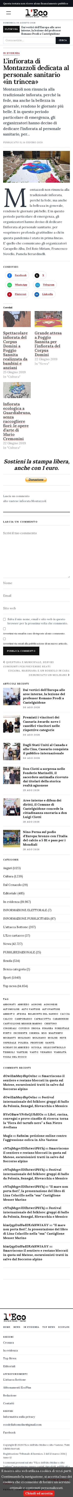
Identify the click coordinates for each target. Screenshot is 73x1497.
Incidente (21, 1033)
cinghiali (10, 1028)
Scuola (7, 961)
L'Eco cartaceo (13, 935)
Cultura (8, 876)
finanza (47, 1028)
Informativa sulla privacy (19, 1416)
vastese (22, 1052)
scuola (36, 1047)
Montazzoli (38, 501)
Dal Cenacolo (12, 885)
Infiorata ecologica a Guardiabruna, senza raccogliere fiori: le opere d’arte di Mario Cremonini (17, 421)
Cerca (63, 40)
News (7, 944)
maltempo (56, 1033)
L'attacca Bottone (15, 927)
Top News (48, 1327)
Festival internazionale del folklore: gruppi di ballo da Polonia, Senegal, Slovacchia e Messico (36, 1101)
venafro (46, 1052)
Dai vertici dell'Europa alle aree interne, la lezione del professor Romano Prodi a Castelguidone (41, 31)
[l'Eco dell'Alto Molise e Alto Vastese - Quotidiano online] (36, 13)
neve (63, 1038)
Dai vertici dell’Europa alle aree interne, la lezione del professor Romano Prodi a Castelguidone (44, 696)
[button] (8, 13)
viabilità (60, 1052)
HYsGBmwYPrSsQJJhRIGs (23, 1114)
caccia (65, 1014)
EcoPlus (63, 1327)
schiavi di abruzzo (16, 1047)
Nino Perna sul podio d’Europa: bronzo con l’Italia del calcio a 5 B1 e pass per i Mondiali (45, 838)
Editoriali (9, 1366)
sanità (50, 1043)
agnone (36, 1004)
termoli (9, 1052)
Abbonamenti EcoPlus (17, 1387)
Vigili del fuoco (15, 1057)
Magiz (7, 1136)
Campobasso (23, 1019)
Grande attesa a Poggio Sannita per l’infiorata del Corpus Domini (48, 343)
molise (53, 1038)
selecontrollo (54, 1047)
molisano (39, 1038)
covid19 (24, 1028)
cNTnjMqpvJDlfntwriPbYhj (24, 1148)
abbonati (9, 1004)
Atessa (21, 1014)
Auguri (7, 868)
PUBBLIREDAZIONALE (19, 952)
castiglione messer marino (22, 1023)
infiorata (25, 501)
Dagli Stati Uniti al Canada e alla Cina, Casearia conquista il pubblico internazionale (45, 749)
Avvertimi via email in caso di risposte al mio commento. (34, 633)
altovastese (51, 1009)
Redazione (10, 1395)
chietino (50, 1023)
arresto (9, 1014)
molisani (24, 1038)
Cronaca (8, 1342)
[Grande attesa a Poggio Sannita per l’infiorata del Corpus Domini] (48, 319)
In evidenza (11, 53)
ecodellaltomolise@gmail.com (22, 1424)
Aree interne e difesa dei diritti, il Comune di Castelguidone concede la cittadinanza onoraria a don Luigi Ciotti (45, 808)
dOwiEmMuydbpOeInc (20, 1076)
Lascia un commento (16, 496)
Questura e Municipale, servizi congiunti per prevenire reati (28, 664)
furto (7, 1033)
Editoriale (10, 893)
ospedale (9, 1043)
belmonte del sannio (43, 1014)
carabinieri (61, 1019)
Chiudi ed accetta (39, 1493)
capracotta (42, 1019)
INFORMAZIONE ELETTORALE (25, 910)
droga (36, 1028)
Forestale (62, 1028)
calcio (8, 1019)
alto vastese (11, 501)
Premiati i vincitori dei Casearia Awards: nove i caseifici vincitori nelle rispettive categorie (41, 723)
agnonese (51, 1004)
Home (6, 1327)
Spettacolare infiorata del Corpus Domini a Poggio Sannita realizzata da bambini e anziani (15, 350)
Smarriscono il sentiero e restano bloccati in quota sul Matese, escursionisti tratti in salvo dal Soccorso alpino (35, 1255)
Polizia (23, 1043)
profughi (37, 1043)
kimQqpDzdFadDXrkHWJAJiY (26, 1225)
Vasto (34, 1052)
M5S (44, 1033)
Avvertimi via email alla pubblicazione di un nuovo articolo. (35, 643)
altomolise (11, 1009)
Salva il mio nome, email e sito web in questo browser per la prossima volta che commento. (38, 621)
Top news (10, 986)
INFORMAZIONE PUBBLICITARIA (26, 918)
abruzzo (23, 1004)
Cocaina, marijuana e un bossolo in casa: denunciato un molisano (39, 672)
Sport (7, 977)
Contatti (8, 1403)
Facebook (9, 1432)
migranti (9, 1038)
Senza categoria (14, 969)
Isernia (34, 1033)
